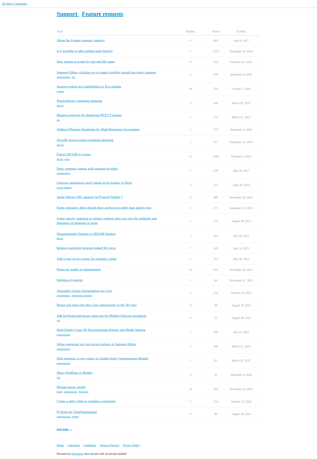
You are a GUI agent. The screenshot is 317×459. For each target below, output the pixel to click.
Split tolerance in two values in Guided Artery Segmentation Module (102, 358)
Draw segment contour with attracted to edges (87, 168)
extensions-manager (82, 295)
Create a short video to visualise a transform (86, 401)
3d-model (83, 391)
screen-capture (64, 187)
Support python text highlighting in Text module (89, 86)
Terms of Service (109, 445)
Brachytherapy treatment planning (79, 101)
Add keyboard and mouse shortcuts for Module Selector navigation (101, 316)
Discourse (77, 453)
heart (67, 159)
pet (58, 120)
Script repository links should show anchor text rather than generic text (104, 207)
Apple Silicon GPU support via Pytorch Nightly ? (90, 197)
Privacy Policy (131, 445)
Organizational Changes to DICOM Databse (86, 234)
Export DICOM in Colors (74, 154)
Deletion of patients (70, 280)
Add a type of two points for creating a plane (87, 259)
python (60, 91)
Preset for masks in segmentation (79, 269)
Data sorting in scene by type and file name (86, 61)
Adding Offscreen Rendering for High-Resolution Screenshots (98, 129)
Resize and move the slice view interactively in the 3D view (97, 305)
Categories (74, 445)
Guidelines (89, 445)
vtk (58, 377)
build (59, 391)
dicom (60, 159)
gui (73, 77)
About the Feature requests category (81, 40)
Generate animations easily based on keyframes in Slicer (94, 183)
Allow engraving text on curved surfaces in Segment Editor (96, 344)
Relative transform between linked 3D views (86, 248)
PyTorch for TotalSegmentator (77, 412)
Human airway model (71, 387)
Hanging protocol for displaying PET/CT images (89, 115)
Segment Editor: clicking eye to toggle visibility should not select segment (106, 72)
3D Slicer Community (14, 3)
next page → (64, 429)
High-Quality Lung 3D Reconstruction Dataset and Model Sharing (101, 330)
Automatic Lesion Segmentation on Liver (84, 291)
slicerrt (60, 105)
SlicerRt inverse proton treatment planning (85, 140)
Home (60, 445)
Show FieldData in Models (74, 373)
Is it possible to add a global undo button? (85, 51)
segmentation (63, 77)
